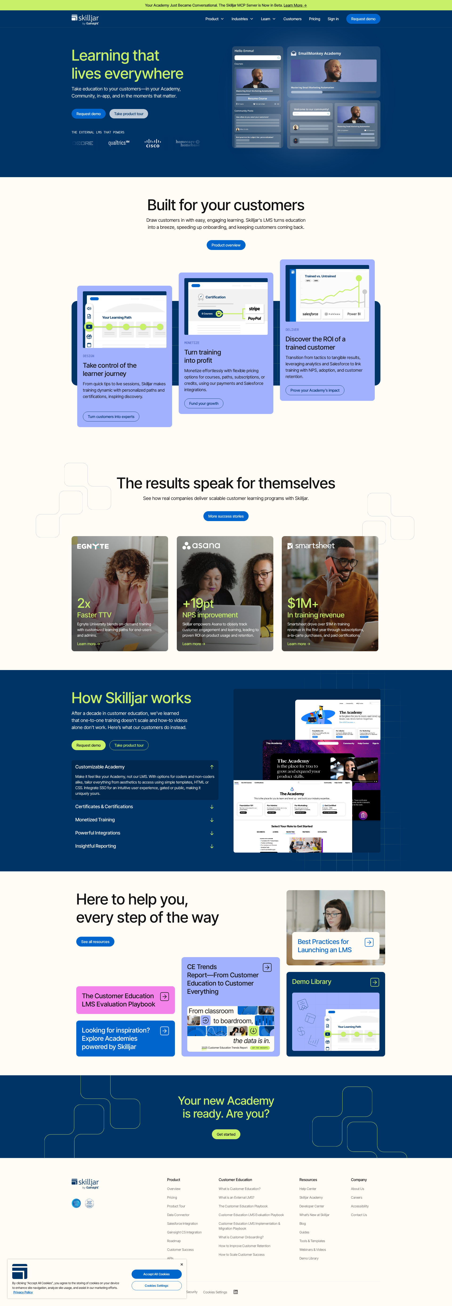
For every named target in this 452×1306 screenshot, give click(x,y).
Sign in (333, 18)
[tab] (145, 780)
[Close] (181, 1264)
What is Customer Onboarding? (241, 1237)
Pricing (314, 18)
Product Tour (176, 1206)
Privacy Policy (23, 1292)
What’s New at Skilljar (314, 1215)
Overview (174, 1189)
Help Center (307, 1189)
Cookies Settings (215, 1292)
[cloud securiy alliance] (89, 1203)
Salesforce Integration (182, 1223)
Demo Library (309, 1258)
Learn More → (295, 5)
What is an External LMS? (236, 1197)
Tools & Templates (312, 1241)
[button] (215, 19)
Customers (292, 18)
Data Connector (178, 1215)
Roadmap (174, 1241)
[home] (85, 19)
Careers (356, 1197)
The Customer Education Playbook (243, 1206)
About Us (357, 1189)
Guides (304, 1232)
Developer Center (311, 1206)
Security (192, 1292)
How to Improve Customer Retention (244, 1246)
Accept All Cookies (156, 1274)
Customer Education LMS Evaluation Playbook (251, 1215)
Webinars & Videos (312, 1249)
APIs (170, 1258)
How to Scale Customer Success (242, 1254)
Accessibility (360, 1206)
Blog (302, 1223)
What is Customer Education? (239, 1189)
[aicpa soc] (76, 1203)
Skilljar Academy (311, 1197)
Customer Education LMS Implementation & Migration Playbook (249, 1225)
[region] (97, 1278)
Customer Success (180, 1249)
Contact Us (359, 1215)
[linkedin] (235, 1292)
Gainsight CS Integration (184, 1232)
